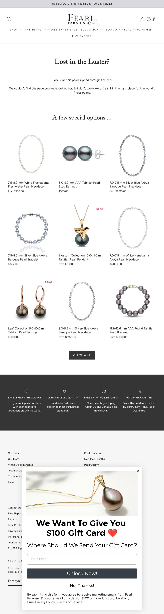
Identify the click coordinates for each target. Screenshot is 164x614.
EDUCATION (90, 29)
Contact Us (14, 507)
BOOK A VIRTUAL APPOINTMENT (130, 29)
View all (82, 355)
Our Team (13, 458)
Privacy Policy (16, 530)
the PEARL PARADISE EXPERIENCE (51, 29)
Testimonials (15, 470)
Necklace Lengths (94, 458)
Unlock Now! (82, 573)
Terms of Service (17, 542)
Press (11, 482)
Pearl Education (93, 453)
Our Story (13, 453)
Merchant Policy (17, 536)
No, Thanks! (82, 585)
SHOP (14, 29)
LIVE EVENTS (82, 36)
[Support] (149, 19)
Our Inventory (16, 476)
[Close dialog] (137, 471)
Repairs (12, 519)
